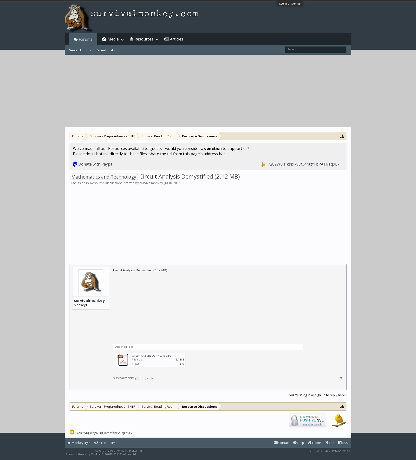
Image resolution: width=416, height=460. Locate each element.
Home (316, 442)
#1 (342, 378)
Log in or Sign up (290, 3)
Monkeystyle (81, 442)
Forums (85, 39)
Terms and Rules (319, 450)
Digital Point (136, 450)
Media (113, 39)
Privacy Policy (341, 450)
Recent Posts (105, 50)
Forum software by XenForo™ (101, 454)
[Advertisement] (208, 91)
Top (331, 442)
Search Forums (80, 50)
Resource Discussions (106, 183)
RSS (345, 442)
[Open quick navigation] (342, 136)
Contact (283, 442)
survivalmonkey (151, 183)
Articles (176, 39)
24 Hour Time (107, 442)
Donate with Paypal (95, 164)
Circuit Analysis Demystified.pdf (152, 355)
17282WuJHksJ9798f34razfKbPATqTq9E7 (302, 164)
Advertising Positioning (109, 450)
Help (300, 442)
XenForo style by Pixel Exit (156, 454)
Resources (144, 39)
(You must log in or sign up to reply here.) (316, 395)
